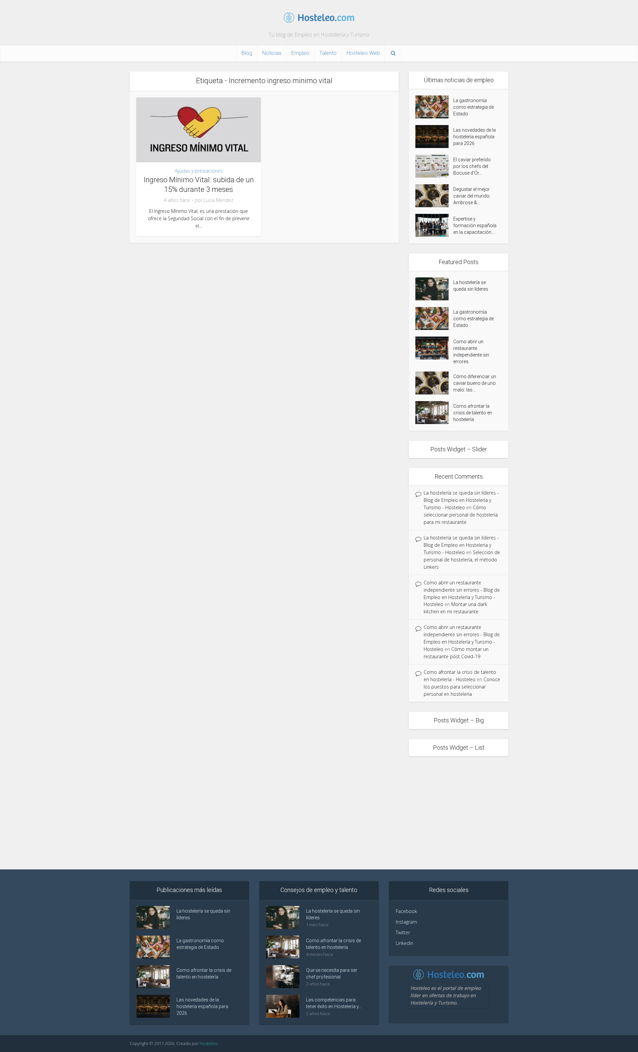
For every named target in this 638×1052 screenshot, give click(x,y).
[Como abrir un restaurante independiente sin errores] (434, 348)
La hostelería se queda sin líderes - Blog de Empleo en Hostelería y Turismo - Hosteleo (461, 500)
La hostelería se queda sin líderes (470, 286)
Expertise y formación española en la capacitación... (474, 225)
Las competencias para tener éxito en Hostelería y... (334, 1003)
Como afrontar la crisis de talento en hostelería (472, 412)
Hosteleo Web (363, 53)
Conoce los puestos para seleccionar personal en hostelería (462, 686)
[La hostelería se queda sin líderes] (434, 288)
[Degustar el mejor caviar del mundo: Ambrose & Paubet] (434, 195)
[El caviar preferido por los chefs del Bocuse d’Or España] (434, 166)
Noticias (271, 53)
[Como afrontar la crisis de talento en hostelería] (434, 412)
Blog (247, 53)
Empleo (300, 53)
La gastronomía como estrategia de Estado (473, 107)
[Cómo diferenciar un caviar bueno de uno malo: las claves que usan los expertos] (434, 383)
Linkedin (404, 943)
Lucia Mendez (218, 200)
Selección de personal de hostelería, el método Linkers (462, 559)
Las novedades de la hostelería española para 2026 (474, 136)
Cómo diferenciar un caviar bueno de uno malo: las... (474, 383)
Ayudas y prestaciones (199, 171)
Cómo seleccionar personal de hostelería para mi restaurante (461, 514)
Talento (328, 53)
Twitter (403, 932)
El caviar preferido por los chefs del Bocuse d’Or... (472, 166)
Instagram (406, 922)
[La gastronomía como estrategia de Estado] (434, 106)
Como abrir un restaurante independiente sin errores (471, 351)
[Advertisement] (319, 812)
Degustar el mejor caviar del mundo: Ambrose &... (471, 196)
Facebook (406, 911)
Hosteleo (209, 1043)
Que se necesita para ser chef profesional (331, 973)
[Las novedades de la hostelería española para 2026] (434, 136)
